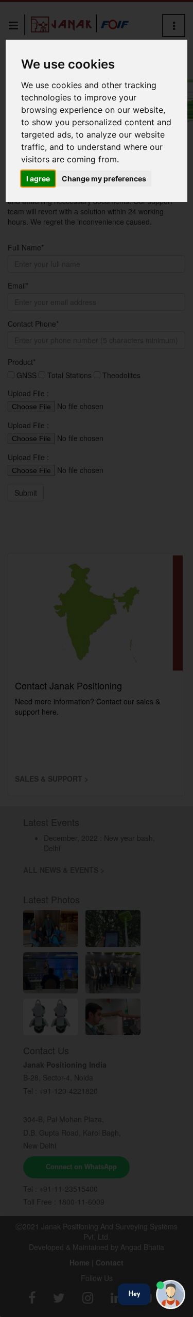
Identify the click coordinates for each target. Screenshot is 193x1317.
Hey (134, 1294)
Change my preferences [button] (104, 178)
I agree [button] (38, 178)
